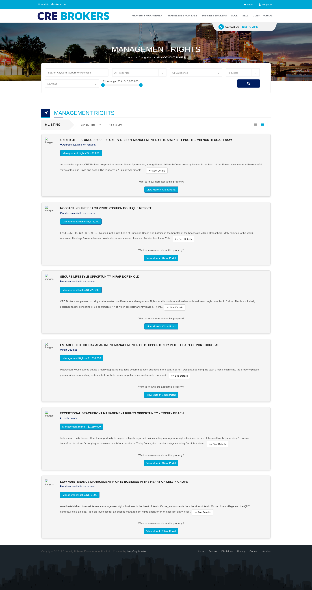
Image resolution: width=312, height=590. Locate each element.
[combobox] (139, 72)
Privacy (241, 551)
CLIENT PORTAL (262, 15)
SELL (245, 15)
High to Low (116, 124)
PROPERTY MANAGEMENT (147, 15)
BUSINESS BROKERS (214, 15)
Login (249, 4)
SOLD (234, 15)
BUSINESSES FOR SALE (182, 15)
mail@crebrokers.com (53, 4)
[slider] (103, 85)
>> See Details (157, 170)
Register (267, 4)
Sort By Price (88, 124)
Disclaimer (227, 551)
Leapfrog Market (137, 551)
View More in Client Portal (161, 189)
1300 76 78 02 (250, 26)
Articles (266, 551)
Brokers (213, 551)
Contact (254, 551)
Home (130, 57)
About (201, 551)
